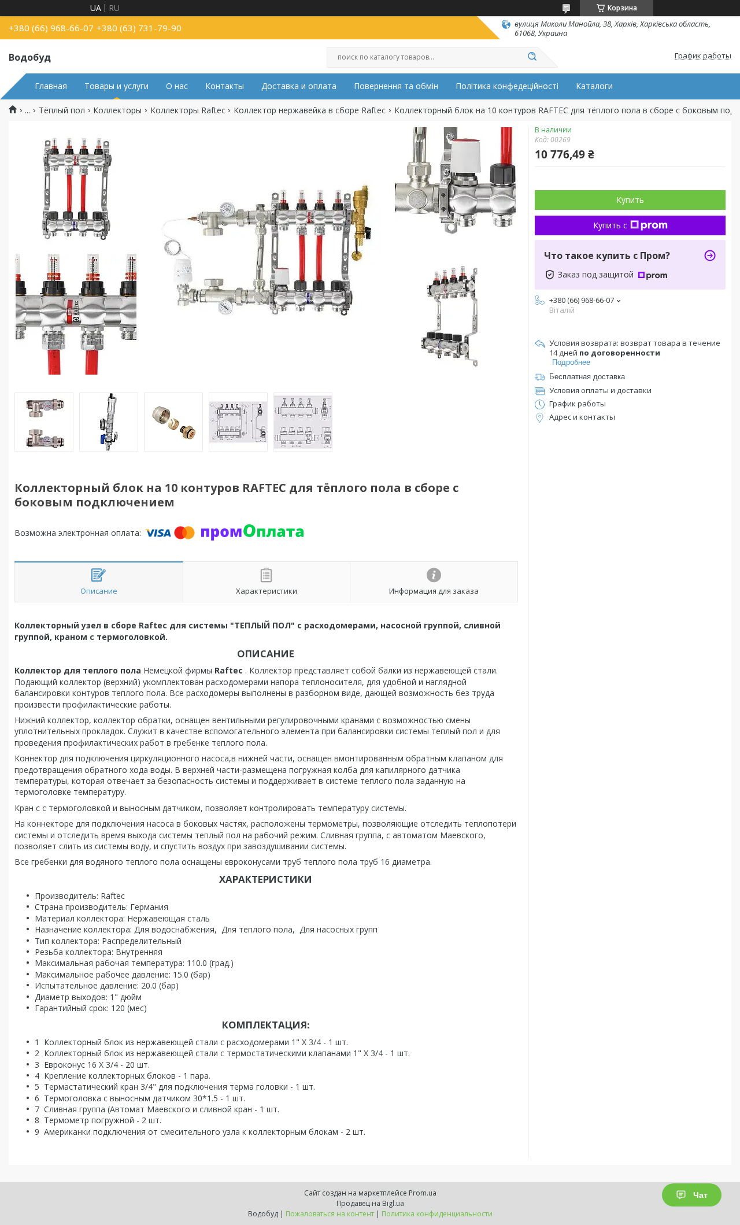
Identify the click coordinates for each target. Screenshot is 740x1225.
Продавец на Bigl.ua (370, 1203)
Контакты (224, 86)
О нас (177, 86)
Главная (51, 86)
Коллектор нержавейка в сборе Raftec (310, 110)
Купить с (610, 225)
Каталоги (594, 86)
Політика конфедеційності (507, 86)
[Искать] (531, 57)
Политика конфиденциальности (437, 1214)
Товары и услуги (116, 86)
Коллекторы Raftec (187, 110)
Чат (700, 1195)
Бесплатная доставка (587, 376)
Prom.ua (422, 1193)
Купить (630, 199)
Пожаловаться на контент (330, 1214)
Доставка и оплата (298, 86)
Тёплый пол (62, 110)
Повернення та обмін (396, 86)
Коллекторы (117, 110)
